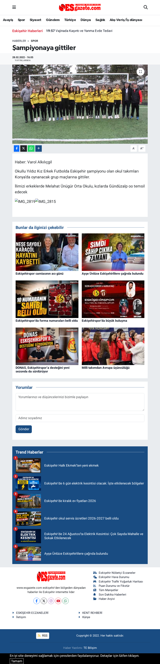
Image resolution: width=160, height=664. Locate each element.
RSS (44, 635)
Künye (86, 617)
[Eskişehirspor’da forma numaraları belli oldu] (47, 299)
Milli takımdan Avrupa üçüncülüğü (106, 368)
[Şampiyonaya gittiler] (80, 104)
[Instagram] (51, 601)
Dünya (86, 20)
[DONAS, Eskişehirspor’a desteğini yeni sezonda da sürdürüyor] (47, 346)
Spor (21, 20)
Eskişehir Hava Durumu (114, 577)
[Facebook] (36, 601)
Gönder (23, 429)
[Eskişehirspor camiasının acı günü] (47, 252)
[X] (44, 601)
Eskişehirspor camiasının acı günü (39, 273)
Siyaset (35, 20)
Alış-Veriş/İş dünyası (126, 20)
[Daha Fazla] (38, 148)
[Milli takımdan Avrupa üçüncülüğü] (113, 346)
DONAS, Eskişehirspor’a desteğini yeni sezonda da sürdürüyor (42, 369)
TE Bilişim (90, 648)
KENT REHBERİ (92, 613)
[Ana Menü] (14, 7)
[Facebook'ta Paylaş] (16, 148)
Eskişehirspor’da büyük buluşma (104, 320)
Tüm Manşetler (108, 590)
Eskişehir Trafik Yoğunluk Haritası (121, 581)
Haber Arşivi (107, 599)
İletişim (21, 617)
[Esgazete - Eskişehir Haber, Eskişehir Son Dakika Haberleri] (79, 7)
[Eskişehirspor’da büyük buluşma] (113, 299)
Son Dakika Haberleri (112, 594)
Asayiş (8, 20)
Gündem (53, 20)
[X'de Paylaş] (23, 148)
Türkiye (70, 20)
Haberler (19, 40)
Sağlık (100, 20)
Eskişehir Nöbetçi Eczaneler (117, 573)
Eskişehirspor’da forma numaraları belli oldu (47, 320)
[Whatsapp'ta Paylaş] (31, 148)
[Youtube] (58, 601)
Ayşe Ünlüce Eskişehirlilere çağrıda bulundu (112, 273)
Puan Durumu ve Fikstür (114, 586)
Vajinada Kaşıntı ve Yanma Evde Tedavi (79, 31)
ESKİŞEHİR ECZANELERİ (32, 613)
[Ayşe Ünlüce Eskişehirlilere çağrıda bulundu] (113, 252)
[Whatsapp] (65, 601)
